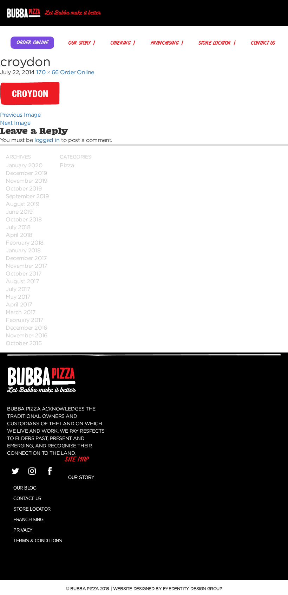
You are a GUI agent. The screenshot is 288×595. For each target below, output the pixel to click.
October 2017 (23, 273)
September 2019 (27, 196)
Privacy (23, 530)
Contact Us (27, 498)
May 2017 (18, 296)
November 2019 (26, 180)
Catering (120, 43)
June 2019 (19, 211)
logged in (46, 140)
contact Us (263, 43)
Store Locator (214, 43)
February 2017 (25, 320)
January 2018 (23, 250)
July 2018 (18, 227)
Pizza (67, 165)
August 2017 (22, 281)
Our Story (79, 43)
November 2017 (26, 266)
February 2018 (25, 242)
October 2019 (23, 188)
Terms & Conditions (37, 540)
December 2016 (26, 327)
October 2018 (23, 219)
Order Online (32, 43)
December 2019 (26, 173)
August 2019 (22, 204)
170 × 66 (47, 72)
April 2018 (19, 235)
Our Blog (25, 488)
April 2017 (19, 304)
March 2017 (21, 312)
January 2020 (24, 165)
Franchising (165, 43)
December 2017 (26, 258)
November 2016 (26, 335)
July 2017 (18, 289)
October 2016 (23, 343)
